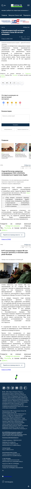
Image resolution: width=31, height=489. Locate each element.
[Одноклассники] (10, 82)
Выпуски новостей (15, 15)
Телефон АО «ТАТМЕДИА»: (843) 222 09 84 (12, 467)
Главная (4, 15)
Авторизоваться (8, 129)
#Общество (26, 27)
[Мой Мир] (18, 82)
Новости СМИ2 (6, 239)
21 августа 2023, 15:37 (26, 166)
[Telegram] (6, 82)
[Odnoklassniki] (21, 388)
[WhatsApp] (14, 82)
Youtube (14, 75)
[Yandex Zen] (3, 388)
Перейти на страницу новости (11, 235)
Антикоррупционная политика (10, 465)
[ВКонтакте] (3, 82)
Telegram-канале (12, 226)
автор (3, 27)
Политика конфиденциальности (10, 437)
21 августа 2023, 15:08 (26, 245)
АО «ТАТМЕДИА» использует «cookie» (11, 432)
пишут (28, 193)
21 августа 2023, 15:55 (7, 38)
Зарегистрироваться (22, 129)
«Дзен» (3, 76)
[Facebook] (25, 388)
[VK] (8, 388)
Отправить (15, 124)
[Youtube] (16, 388)
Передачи (26, 15)
